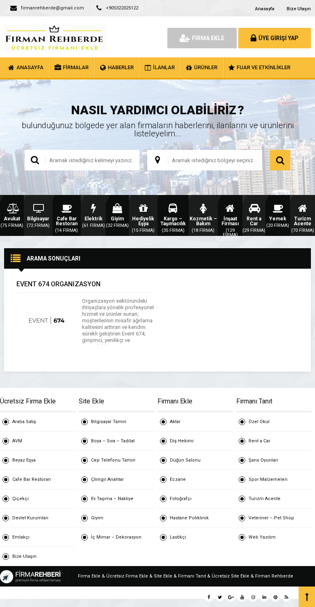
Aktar (175, 421)
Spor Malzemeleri (268, 479)
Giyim (97, 518)
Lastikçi (178, 537)
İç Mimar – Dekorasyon (116, 537)
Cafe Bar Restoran (31, 479)
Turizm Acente (265, 498)
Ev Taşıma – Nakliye (112, 498)
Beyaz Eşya (24, 460)
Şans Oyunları (263, 460)
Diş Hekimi (182, 441)
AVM (17, 441)
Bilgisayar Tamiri (108, 421)
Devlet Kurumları (30, 518)
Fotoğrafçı (181, 498)
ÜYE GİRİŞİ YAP (278, 38)
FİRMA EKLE (208, 38)
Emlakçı (21, 537)
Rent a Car (259, 441)
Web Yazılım (262, 537)
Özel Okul (259, 421)
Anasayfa (264, 8)
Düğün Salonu (185, 460)
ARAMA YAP (280, 160)
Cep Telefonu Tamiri (113, 460)
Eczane (178, 479)
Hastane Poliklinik (189, 518)
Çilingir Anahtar (107, 479)
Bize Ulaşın (299, 8)
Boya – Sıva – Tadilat (113, 441)
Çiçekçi (20, 498)
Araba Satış (24, 421)
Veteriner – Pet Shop (271, 518)
